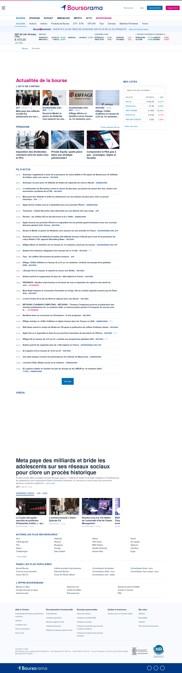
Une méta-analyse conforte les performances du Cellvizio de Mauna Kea (55, 356)
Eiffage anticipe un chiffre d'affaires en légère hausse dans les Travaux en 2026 (58, 321)
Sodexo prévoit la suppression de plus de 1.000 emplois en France (53, 276)
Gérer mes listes (131, 126)
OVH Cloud (97, 541)
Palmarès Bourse (61, 571)
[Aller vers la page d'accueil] (90, 7)
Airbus (95, 538)
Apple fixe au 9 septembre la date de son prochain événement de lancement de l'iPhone (62, 333)
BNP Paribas (97, 545)
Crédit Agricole (22, 541)
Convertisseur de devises (103, 568)
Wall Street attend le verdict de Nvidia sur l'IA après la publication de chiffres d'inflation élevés (65, 327)
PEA (119, 593)
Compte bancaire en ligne (27, 590)
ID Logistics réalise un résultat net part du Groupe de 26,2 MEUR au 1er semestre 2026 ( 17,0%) (62, 370)
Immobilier (63, 18)
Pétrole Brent (131, 106)
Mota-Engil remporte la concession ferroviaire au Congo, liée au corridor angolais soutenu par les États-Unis (70, 291)
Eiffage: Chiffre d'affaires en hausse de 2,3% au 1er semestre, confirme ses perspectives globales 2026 (67, 263)
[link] (18, 620)
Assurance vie (73, 586)
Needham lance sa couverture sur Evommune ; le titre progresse (52, 315)
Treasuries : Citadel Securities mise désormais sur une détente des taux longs (58, 210)
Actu (89, 18)
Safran (19, 548)
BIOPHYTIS (130, 115)
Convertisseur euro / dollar (103, 574)
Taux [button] (101, 23)
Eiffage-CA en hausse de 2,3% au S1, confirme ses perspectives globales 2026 (58, 339)
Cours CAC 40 (22, 574)
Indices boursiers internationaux (67, 568)
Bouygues (58, 545)
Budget (48, 18)
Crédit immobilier (74, 590)
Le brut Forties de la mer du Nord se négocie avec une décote (51, 298)
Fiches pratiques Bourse (110, 127)
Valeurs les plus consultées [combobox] (138, 90)
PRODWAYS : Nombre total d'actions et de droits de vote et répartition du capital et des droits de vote (66, 283)
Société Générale (99, 548)
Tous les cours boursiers (26, 571)
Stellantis (58, 538)
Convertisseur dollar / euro (103, 571)
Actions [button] (32, 23)
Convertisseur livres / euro (142, 568)
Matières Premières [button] (129, 23)
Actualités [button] (20, 23)
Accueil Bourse (22, 568)
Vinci (18, 538)
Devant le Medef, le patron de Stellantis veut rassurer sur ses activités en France (59, 230)
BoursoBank (104, 18)
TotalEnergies (22, 551)
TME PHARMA (131, 110)
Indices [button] (43, 23)
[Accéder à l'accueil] (17, 48)
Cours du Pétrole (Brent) (64, 574)
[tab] (25, 494)
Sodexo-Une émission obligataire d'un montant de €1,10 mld (50, 250)
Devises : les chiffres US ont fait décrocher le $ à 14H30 (48, 216)
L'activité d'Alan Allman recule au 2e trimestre (43, 362)
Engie (133, 551)
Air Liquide (135, 541)
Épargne (34, 18)
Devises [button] (112, 23)
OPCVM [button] (91, 23)
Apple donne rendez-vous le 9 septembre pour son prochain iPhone (53, 204)
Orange (57, 548)
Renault (57, 541)
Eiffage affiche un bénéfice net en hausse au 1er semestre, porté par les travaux (59, 244)
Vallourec (134, 545)
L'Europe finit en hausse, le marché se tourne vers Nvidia (49, 270)
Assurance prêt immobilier (129, 586)
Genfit (133, 538)
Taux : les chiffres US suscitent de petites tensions (46, 256)
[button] (3, 8)
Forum (145, 23)
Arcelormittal (97, 551)
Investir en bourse (125, 590)
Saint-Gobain (59, 551)
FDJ (17, 545)
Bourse (20, 18)
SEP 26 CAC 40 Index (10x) (25, 35)
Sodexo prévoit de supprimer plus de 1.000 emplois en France (51, 344)
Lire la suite (50, 483)
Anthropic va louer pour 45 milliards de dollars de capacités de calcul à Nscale (58, 182)
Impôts (78, 18)
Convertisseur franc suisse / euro (144, 571)
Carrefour (135, 548)
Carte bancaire (22, 593)
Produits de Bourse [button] (60, 23)
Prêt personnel (73, 593)
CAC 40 (129, 101)
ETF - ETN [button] (78, 23)
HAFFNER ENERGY (133, 119)
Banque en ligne (23, 586)
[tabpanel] (67, 512)
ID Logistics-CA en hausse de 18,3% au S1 (42, 350)
